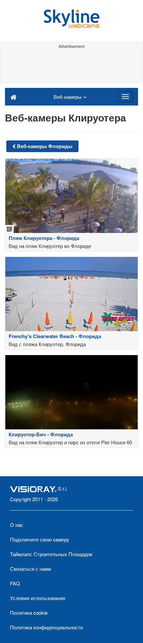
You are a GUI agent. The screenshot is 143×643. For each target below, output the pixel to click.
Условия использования (37, 597)
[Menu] (125, 96)
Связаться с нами (30, 568)
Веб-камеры (68, 96)
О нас (16, 524)
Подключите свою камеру (39, 539)
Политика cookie (29, 612)
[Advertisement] (71, 66)
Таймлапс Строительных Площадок (51, 553)
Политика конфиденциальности (46, 627)
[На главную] (13, 96)
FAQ (15, 583)
